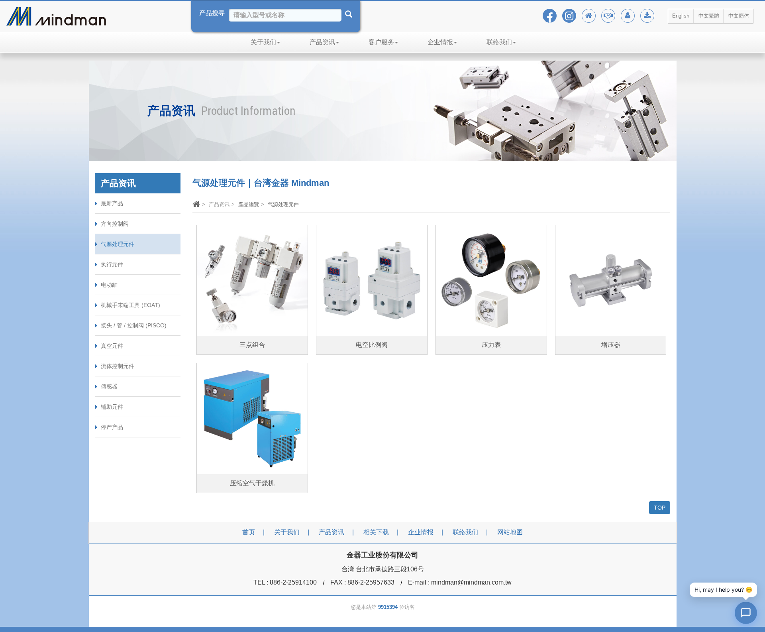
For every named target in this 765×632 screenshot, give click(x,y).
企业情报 (440, 42)
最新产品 (112, 203)
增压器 (610, 344)
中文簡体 (738, 16)
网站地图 (510, 532)
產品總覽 (248, 204)
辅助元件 (112, 407)
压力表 (491, 344)
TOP (659, 507)
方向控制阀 (115, 224)
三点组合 (252, 344)
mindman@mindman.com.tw (471, 582)
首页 (248, 532)
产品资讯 (322, 42)
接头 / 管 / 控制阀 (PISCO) (134, 325)
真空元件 (112, 346)
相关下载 (376, 532)
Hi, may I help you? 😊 (723, 589)
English (680, 16)
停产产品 (112, 427)
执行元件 (112, 264)
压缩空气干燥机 (252, 483)
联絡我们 (499, 42)
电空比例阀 (372, 344)
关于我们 (263, 42)
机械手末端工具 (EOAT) (130, 305)
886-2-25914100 (293, 582)
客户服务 (381, 42)
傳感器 (109, 386)
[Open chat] (746, 613)
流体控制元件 (117, 366)
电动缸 (109, 285)
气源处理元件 (117, 244)
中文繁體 (708, 16)
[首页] (196, 205)
